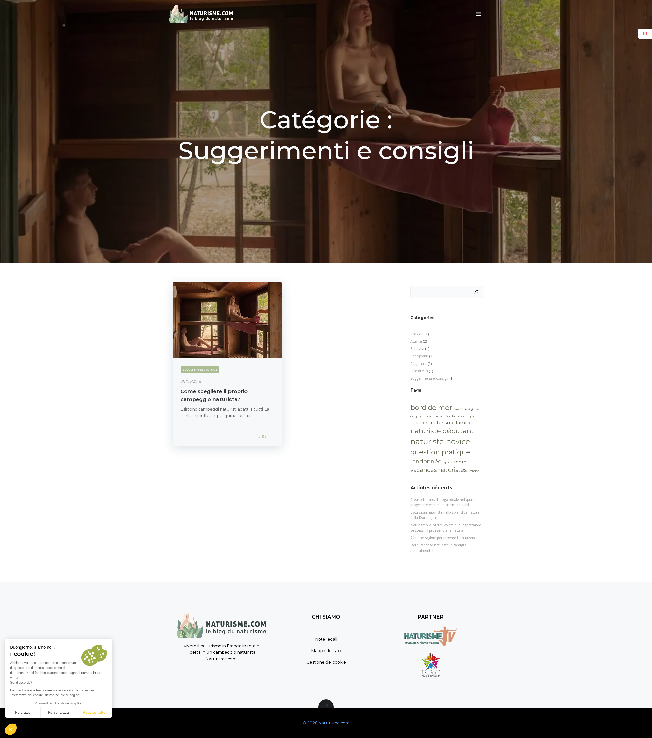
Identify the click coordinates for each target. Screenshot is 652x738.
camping (416, 416)
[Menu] (478, 14)
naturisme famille (451, 422)
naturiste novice (440, 441)
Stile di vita (419, 370)
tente (460, 461)
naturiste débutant (442, 431)
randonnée (426, 461)
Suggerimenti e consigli (200, 369)
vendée (474, 471)
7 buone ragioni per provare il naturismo (443, 537)
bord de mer (431, 408)
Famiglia (417, 348)
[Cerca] (476, 292)
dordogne (467, 416)
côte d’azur (452, 416)
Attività (416, 341)
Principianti (419, 356)
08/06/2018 (191, 381)
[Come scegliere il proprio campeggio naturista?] (227, 319)
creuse (438, 416)
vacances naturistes (438, 469)
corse (428, 416)
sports (448, 462)
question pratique (440, 452)
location (419, 422)
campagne (466, 408)
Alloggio (417, 333)
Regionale (418, 363)
